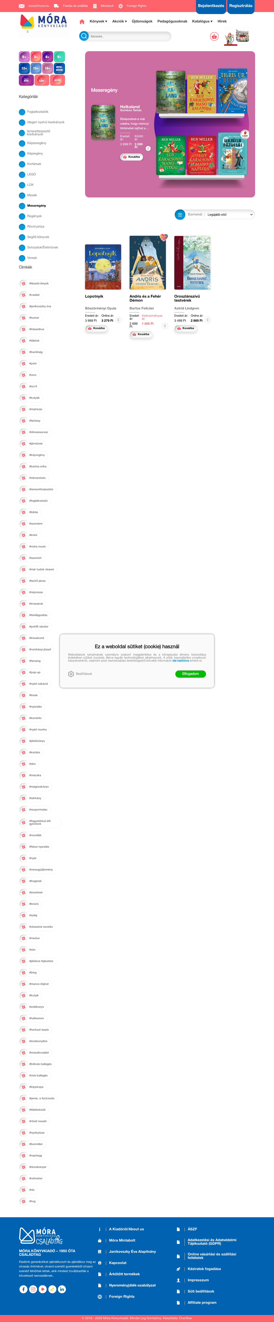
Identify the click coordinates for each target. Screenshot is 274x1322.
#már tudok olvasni (41, 569)
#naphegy (35, 1155)
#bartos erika (38, 466)
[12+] (24, 68)
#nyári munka (38, 729)
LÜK (30, 185)
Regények (34, 216)
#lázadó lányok (39, 283)
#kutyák (34, 398)
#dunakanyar (37, 1167)
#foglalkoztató (38, 501)
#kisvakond (36, 638)
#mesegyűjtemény (41, 869)
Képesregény (36, 143)
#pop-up (35, 672)
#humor (34, 318)
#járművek (36, 443)
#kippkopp (36, 1087)
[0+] (24, 56)
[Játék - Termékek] (57, 80)
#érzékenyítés (38, 1041)
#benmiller (36, 1144)
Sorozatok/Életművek (42, 247)
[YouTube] (43, 1289)
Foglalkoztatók (37, 112)
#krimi (33, 535)
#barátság (36, 352)
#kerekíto (35, 718)
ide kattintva (181, 660)
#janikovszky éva (40, 306)
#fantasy (34, 421)
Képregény (35, 153)
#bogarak (35, 881)
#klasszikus (36, 329)
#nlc (32, 1190)
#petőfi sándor (38, 626)
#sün (32, 950)
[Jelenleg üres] (214, 36)
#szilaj (33, 915)
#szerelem (36, 524)
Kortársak (34, 164)
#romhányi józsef (40, 649)
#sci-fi (33, 386)
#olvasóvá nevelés (41, 927)
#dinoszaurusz (38, 432)
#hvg (32, 1201)
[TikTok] (52, 1289)
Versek (32, 258)
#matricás (35, 409)
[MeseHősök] (59, 68)
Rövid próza (35, 226)
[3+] (36, 56)
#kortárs (34, 752)
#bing (33, 972)
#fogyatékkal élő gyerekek (40, 822)
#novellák (35, 835)
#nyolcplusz (37, 1133)
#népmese (36, 592)
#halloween (36, 1018)
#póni (33, 363)
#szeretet (35, 558)
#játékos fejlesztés (41, 961)
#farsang (35, 661)
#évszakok (36, 604)
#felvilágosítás (38, 615)
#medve (34, 938)
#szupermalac (38, 809)
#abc (32, 764)
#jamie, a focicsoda (41, 1098)
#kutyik (34, 995)
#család (34, 295)
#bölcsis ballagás (40, 1064)
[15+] (36, 68)
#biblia (33, 512)
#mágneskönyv (39, 787)
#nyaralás (35, 707)
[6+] (47, 56)
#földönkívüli (37, 1110)
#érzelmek (36, 892)
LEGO (31, 174)
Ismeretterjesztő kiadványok (38, 133)
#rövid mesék (38, 1121)
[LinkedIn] (62, 1289)
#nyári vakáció (38, 684)
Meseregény (36, 205)
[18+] (47, 68)
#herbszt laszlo (39, 1030)
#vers (32, 375)
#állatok (34, 341)
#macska (35, 775)
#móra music (37, 546)
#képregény (37, 455)
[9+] (59, 56)
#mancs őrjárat (39, 984)
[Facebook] (23, 1289)
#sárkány (35, 798)
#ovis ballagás (38, 1075)
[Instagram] (33, 1289)
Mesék (32, 195)
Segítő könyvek (38, 237)
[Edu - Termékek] (26, 80)
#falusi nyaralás (39, 847)
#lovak (33, 695)
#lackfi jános (37, 581)
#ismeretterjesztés (41, 489)
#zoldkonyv (36, 1007)
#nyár (33, 858)
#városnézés (37, 478)
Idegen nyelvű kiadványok (45, 122)
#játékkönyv (37, 741)
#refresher (36, 1178)
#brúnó (34, 904)
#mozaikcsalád (39, 1052)
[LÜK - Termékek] (42, 80)
